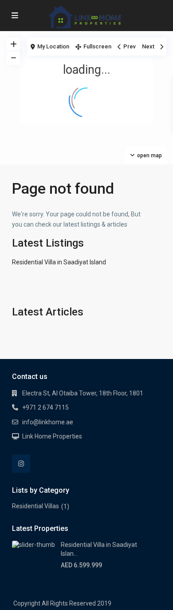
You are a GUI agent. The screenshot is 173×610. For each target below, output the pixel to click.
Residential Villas (35, 506)
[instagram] (21, 464)
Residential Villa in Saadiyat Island (59, 262)
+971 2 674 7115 (45, 407)
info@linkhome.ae (47, 422)
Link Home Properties (52, 436)
